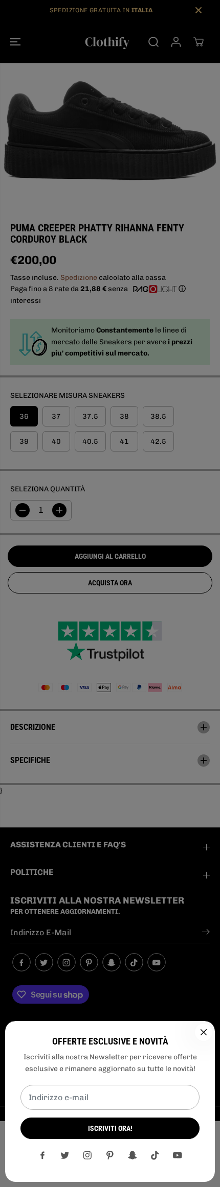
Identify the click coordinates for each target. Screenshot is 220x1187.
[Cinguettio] (65, 1155)
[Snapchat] (132, 1155)
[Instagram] (87, 1155)
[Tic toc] (155, 1155)
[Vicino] (203, 1032)
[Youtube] (177, 1155)
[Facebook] (42, 1155)
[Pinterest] (110, 1155)
